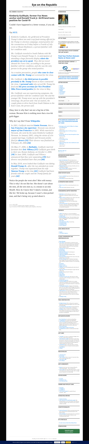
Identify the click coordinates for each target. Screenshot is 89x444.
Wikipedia (35, 121)
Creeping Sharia (62, 320)
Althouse (61, 213)
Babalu (60, 367)
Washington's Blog (62, 296)
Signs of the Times (62, 269)
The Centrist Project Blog (64, 221)
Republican (27, 205)
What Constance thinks (63, 168)
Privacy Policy (62, 92)
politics (23, 205)
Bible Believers (62, 194)
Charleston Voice (62, 248)
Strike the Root (62, 274)
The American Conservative (64, 276)
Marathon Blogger (62, 217)
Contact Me (61, 93)
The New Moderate (62, 225)
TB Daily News (62, 275)
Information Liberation (63, 251)
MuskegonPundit (62, 165)
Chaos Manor (61, 242)
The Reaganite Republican (64, 285)
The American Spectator (63, 280)
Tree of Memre (62, 360)
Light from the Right (63, 254)
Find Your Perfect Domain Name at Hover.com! (68, 57)
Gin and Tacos (62, 249)
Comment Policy (62, 91)
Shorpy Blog (61, 178)
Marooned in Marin (63, 256)
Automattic (55, 438)
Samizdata (61, 267)
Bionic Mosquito (62, 241)
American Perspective (63, 410)
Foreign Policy (62, 88)
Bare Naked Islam (62, 319)
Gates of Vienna (62, 321)
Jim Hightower (62, 388)
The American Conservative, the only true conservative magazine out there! (68, 121)
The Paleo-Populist (62, 281)
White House (32, 205)
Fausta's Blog (61, 369)
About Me (61, 85)
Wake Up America (62, 290)
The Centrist (61, 220)
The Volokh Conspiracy (63, 233)
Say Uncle (61, 378)
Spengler (61, 271)
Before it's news (62, 185)
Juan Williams (62, 346)
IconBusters (61, 309)
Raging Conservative (63, 266)
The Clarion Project (63, 326)
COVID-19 (20, 205)
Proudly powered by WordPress (38, 438)
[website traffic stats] (62, 150)
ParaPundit (61, 263)
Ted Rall (60, 348)
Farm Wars (61, 387)
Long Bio (61, 86)
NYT (15, 32)
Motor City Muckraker (63, 160)
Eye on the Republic (44, 4)
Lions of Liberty (62, 255)
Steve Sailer (61, 273)
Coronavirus (15, 205)
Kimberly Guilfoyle (25, 206)
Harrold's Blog (62, 250)
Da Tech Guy (61, 355)
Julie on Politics (62, 357)
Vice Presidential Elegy (63, 139)
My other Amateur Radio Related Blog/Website (68, 422)
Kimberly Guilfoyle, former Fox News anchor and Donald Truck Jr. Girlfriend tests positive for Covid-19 (31, 18)
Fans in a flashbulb (62, 176)
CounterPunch (62, 344)
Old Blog (61, 90)
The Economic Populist (63, 391)
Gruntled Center (62, 215)
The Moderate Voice (63, 224)
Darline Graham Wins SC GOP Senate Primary (68, 130)
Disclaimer (61, 89)
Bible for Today (62, 197)
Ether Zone (61, 187)
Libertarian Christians (63, 253)
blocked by (70, 431)
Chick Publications (62, 201)
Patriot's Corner (62, 264)
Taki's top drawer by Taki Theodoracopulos (67, 400)
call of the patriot (62, 354)
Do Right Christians (63, 303)
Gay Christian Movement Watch (65, 306)
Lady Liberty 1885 (62, 359)
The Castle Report (62, 413)
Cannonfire (61, 336)
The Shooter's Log (62, 379)
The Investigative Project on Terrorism (66, 327)
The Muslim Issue (62, 328)
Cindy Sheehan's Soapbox (64, 338)
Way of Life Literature (63, 203)
